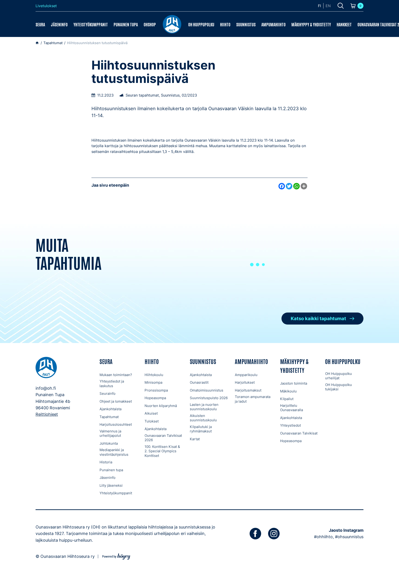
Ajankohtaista (110, 409)
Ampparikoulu (246, 375)
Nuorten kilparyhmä (161, 406)
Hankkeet (344, 24)
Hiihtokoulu (154, 375)
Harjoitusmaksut (248, 390)
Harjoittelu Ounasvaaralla (291, 407)
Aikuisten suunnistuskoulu (203, 417)
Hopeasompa (155, 398)
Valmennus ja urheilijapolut (110, 433)
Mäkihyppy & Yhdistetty (311, 24)
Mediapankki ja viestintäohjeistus (114, 452)
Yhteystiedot (290, 425)
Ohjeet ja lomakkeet (116, 401)
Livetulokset (46, 5)
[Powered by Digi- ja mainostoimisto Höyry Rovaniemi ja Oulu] (116, 555)
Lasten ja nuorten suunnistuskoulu (204, 406)
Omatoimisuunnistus (206, 390)
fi (319, 5)
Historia (106, 462)
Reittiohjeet (47, 414)
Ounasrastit (199, 382)
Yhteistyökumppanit (90, 24)
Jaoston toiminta (293, 383)
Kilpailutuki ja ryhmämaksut (201, 429)
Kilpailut (286, 399)
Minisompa (153, 382)
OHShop (150, 24)
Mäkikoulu (288, 391)
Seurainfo (107, 393)
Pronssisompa (156, 390)
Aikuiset (151, 413)
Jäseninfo (59, 24)
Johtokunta (109, 443)
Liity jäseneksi (111, 485)
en (328, 5)
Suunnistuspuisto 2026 (209, 398)
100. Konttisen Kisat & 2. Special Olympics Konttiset (162, 451)
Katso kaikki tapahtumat (318, 318)
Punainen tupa (126, 24)
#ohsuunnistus (349, 536)
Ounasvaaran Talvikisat (298, 433)
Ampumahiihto (273, 24)
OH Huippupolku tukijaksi (338, 387)
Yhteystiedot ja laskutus (112, 383)
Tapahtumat (109, 417)
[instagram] (274, 533)
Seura (40, 24)
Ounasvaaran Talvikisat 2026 (163, 437)
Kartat (195, 439)
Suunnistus (246, 24)
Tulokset (152, 421)
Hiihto (225, 24)
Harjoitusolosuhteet (116, 424)
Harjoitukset (245, 382)
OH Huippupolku (201, 24)
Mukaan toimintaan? (116, 375)
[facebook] (255, 533)
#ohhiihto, (324, 536)
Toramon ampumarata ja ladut (252, 399)
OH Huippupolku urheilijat (338, 375)
